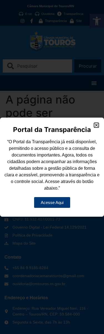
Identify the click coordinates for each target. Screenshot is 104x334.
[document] (52, 167)
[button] (96, 125)
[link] (52, 202)
